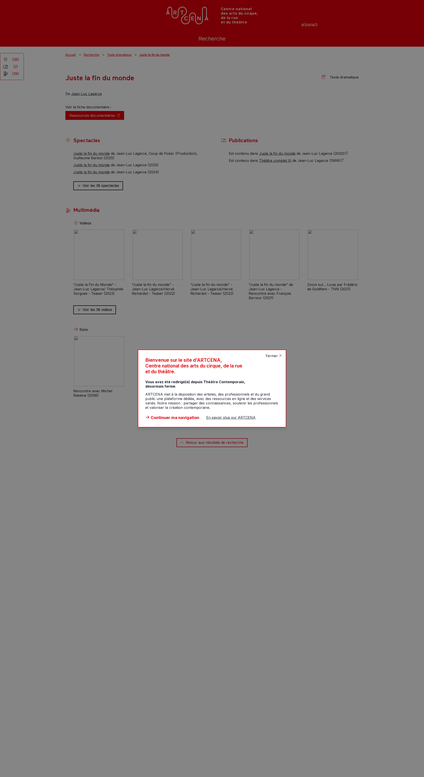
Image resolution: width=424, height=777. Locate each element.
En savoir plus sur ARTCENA (231, 417)
